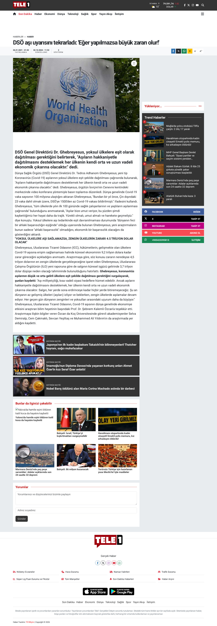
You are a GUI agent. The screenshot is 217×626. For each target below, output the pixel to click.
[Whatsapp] (119, 562)
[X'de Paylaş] (178, 51)
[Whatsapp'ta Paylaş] (184, 51)
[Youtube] (114, 562)
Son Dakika (25, 13)
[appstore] (95, 591)
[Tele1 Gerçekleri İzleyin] (21, 5)
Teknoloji (73, 13)
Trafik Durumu (169, 572)
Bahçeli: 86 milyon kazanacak (73, 469)
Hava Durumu (72, 572)
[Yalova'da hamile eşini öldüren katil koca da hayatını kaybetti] (35, 411)
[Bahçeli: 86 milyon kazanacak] (76, 455)
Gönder (22, 518)
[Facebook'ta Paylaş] (173, 51)
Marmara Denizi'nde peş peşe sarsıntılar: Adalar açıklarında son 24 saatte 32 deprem (33, 472)
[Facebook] (97, 562)
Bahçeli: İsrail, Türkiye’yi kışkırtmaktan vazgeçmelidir (72, 434)
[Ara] (203, 5)
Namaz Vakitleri (122, 572)
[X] (103, 562)
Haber (38, 13)
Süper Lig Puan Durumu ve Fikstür (32, 579)
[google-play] (122, 591)
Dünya (61, 13)
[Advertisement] (173, 78)
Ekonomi (49, 13)
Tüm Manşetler (72, 579)
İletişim (119, 13)
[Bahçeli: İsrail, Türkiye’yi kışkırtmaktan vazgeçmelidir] (76, 419)
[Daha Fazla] (189, 51)
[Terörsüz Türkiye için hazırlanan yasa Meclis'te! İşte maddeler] (117, 455)
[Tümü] (200, 106)
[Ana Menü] (202, 14)
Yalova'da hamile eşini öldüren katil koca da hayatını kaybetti (34, 419)
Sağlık (85, 13)
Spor (94, 13)
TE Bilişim (30, 622)
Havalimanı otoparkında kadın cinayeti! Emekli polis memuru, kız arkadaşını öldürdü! (116, 436)
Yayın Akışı (105, 13)
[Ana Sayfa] (15, 14)
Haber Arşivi (168, 579)
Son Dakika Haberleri (123, 579)
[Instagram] (108, 562)
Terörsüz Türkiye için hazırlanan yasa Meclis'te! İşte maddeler (115, 471)
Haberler (18, 37)
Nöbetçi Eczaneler (26, 572)
